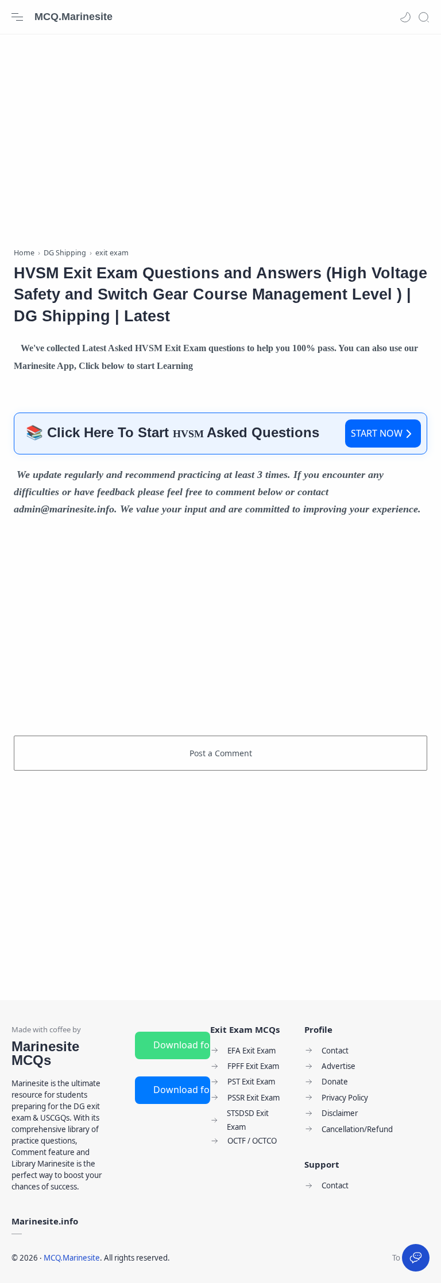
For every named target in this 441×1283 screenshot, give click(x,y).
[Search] (424, 17)
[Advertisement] (220, 137)
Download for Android (181, 1045)
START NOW (377, 433)
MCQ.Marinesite (73, 16)
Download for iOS (181, 1089)
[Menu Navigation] (17, 17)
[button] (405, 17)
